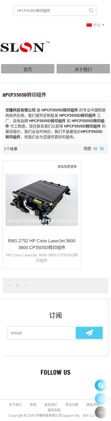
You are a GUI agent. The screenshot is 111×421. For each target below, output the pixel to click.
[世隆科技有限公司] (25, 46)
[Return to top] (101, 412)
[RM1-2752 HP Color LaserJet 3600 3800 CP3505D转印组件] (41, 200)
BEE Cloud (91, 415)
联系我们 (50, 404)
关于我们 (83, 69)
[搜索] (91, 10)
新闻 (33, 404)
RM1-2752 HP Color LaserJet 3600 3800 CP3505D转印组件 (41, 244)
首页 (27, 69)
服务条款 (54, 410)
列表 (95, 148)
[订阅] (89, 333)
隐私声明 (92, 404)
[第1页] (9, 285)
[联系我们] (101, 399)
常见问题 (71, 404)
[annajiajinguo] (101, 385)
